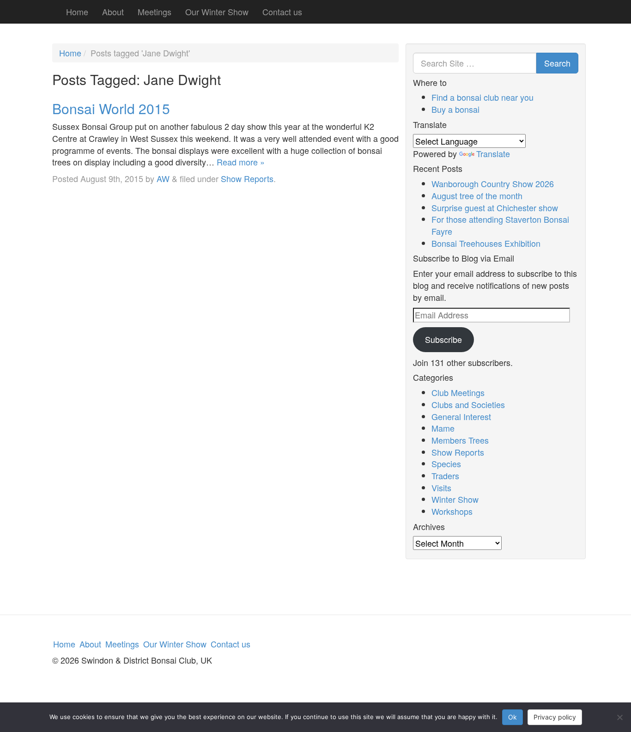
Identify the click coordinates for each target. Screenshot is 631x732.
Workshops (452, 511)
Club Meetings (458, 392)
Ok (512, 717)
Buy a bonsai (455, 109)
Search (557, 63)
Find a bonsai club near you (482, 97)
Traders (445, 476)
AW (163, 178)
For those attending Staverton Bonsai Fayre (500, 225)
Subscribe (443, 339)
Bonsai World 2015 (111, 108)
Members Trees (460, 440)
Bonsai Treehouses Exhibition (485, 243)
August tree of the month (476, 195)
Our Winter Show (217, 12)
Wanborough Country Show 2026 (492, 183)
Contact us (282, 12)
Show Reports (247, 178)
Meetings (154, 12)
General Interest (461, 416)
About (113, 12)
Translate (493, 153)
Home (77, 12)
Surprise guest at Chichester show (494, 207)
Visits (441, 488)
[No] (619, 717)
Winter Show (455, 499)
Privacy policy (555, 717)
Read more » (241, 162)
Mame (443, 428)
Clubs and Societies (468, 404)
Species (446, 464)
